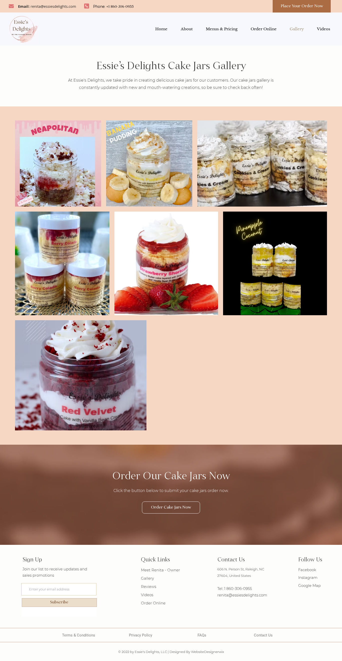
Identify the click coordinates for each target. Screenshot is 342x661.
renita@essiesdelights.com (53, 6)
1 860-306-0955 (238, 588)
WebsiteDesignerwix (207, 652)
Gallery (147, 578)
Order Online (153, 603)
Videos (147, 594)
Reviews (148, 586)
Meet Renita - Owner (160, 570)
